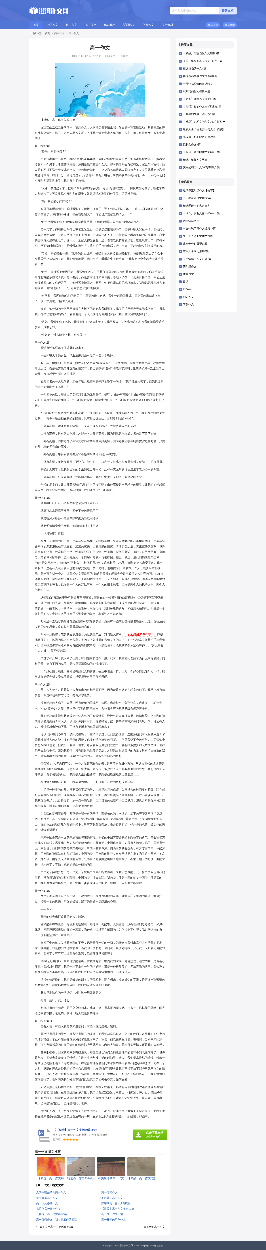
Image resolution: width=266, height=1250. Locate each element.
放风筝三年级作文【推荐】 (199, 190)
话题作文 (129, 24)
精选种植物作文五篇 (195, 159)
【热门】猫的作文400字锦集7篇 (202, 106)
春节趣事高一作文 (47, 1197)
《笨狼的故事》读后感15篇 (199, 114)
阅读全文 (110, 56)
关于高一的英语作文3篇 (59, 1226)
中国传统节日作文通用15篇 (199, 228)
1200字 (187, 289)
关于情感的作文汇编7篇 (197, 258)
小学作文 (52, 24)
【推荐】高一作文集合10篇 (117, 1208)
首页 (36, 24)
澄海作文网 (127, 1245)
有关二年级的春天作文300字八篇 (203, 61)
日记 (185, 281)
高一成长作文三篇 (112, 1214)
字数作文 (148, 24)
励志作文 (188, 296)
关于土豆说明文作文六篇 (198, 236)
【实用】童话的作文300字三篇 (201, 152)
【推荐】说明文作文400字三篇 (201, 213)
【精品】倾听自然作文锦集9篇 (201, 53)
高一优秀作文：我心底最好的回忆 (56, 1219)
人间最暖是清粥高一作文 (51, 1192)
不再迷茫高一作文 (112, 1197)
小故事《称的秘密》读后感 (199, 137)
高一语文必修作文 (47, 1203)
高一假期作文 (109, 1192)
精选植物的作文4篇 (194, 68)
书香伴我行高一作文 (48, 1208)
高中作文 (90, 24)
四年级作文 (190, 266)
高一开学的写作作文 (113, 1219)
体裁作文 (110, 24)
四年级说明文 (191, 220)
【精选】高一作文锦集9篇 (51, 1214)
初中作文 (71, 24)
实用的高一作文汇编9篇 (115, 1203)
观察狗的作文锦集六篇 (196, 91)
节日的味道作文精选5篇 (197, 198)
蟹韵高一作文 (157, 1226)
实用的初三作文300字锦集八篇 (201, 167)
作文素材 (167, 24)
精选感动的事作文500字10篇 (200, 76)
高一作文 (74, 33)
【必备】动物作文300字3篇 (199, 99)
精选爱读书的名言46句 (196, 205)
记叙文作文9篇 (192, 144)
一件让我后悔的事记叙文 (198, 83)
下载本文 (123, 56)
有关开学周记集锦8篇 (196, 251)
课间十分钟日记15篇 (195, 243)
